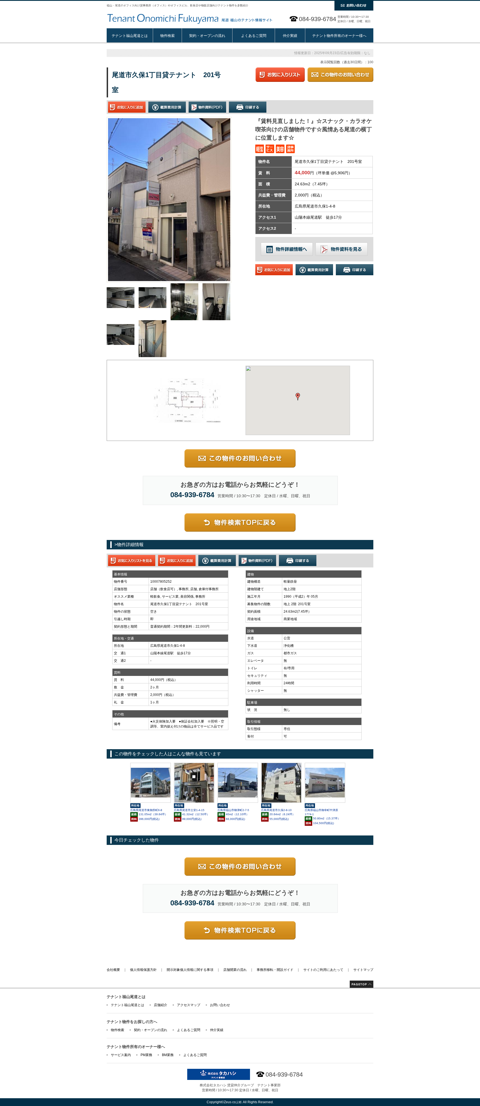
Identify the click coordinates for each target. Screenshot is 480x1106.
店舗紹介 (160, 1005)
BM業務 (168, 1055)
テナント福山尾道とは (130, 36)
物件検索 (167, 36)
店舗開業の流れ (235, 970)
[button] (298, 396)
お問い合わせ (220, 1005)
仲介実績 (290, 36)
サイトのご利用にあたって (323, 970)
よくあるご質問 (253, 36)
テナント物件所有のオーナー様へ (339, 36)
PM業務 (146, 1055)
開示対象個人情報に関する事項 (190, 970)
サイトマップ (363, 970)
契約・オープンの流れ (207, 36)
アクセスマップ (188, 1005)
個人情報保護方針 (143, 970)
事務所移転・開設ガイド (275, 970)
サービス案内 (121, 1055)
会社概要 (113, 970)
